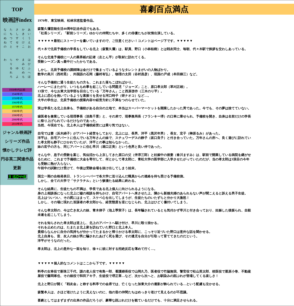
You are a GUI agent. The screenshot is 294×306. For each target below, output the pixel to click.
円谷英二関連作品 (17, 159)
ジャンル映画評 (17, 132)
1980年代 (17, 111)
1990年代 (17, 115)
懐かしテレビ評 (17, 150)
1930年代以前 (17, 89)
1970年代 (17, 106)
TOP (17, 9)
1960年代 (17, 102)
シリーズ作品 (17, 141)
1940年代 (17, 94)
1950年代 (17, 98)
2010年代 (17, 123)
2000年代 (17, 119)
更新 (17, 168)
